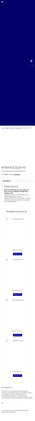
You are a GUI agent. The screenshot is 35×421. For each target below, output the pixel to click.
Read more (17, 254)
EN (32, 65)
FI (30, 65)
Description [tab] (6, 181)
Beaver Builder (26, 418)
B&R (7, 128)
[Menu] (31, 61)
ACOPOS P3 (12, 128)
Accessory (19, 128)
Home (3, 128)
